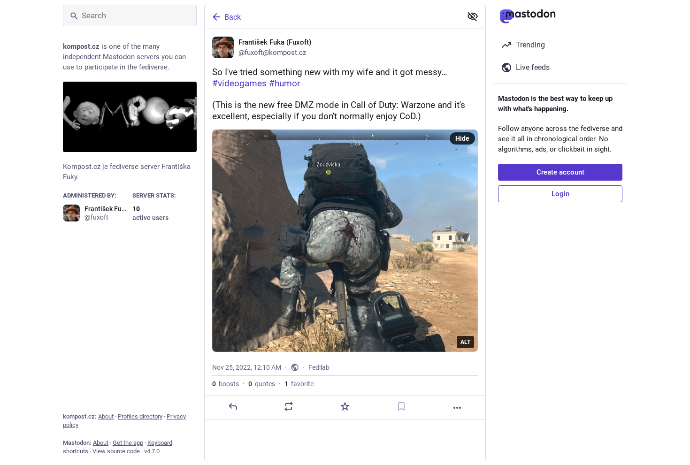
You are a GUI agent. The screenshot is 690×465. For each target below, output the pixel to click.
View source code (116, 451)
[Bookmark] (401, 406)
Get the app (128, 442)
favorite (299, 384)
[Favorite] (345, 406)
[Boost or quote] (288, 406)
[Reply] (232, 406)
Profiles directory (140, 416)
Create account (560, 172)
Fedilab (319, 367)
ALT (465, 342)
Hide (462, 138)
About (106, 416)
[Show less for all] (472, 16)
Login (560, 194)
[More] (457, 407)
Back (232, 17)
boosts (225, 384)
